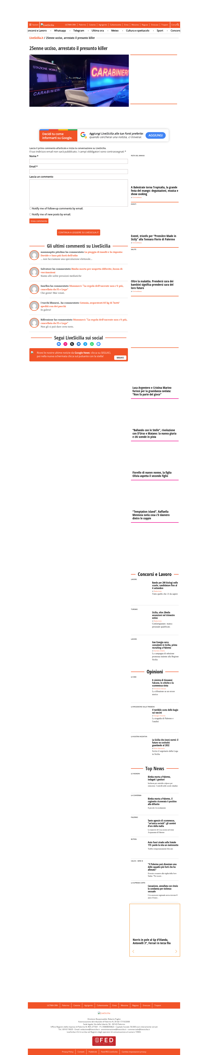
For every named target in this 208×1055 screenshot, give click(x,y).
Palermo (82, 24)
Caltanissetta (115, 24)
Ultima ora (88, 30)
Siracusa (154, 24)
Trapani (164, 24)
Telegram (69, 30)
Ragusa (145, 24)
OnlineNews (137, 197)
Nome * (33, 156)
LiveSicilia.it (36, 38)
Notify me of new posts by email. (51, 214)
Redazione (158, 591)
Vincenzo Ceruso (160, 689)
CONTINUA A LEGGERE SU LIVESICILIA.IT (78, 232)
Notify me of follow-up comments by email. (57, 208)
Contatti (81, 1051)
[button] (133, 951)
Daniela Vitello (159, 651)
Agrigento (103, 24)
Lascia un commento (41, 176)
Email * (33, 166)
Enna (126, 24)
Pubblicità (93, 1051)
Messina (135, 24)
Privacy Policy (67, 1051)
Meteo (105, 30)
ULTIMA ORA (70, 24)
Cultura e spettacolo (128, 30)
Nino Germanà (159, 748)
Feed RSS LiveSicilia (109, 1051)
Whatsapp (50, 30)
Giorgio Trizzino (159, 716)
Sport (150, 30)
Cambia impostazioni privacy (134, 1051)
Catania (92, 24)
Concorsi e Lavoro (171, 30)
